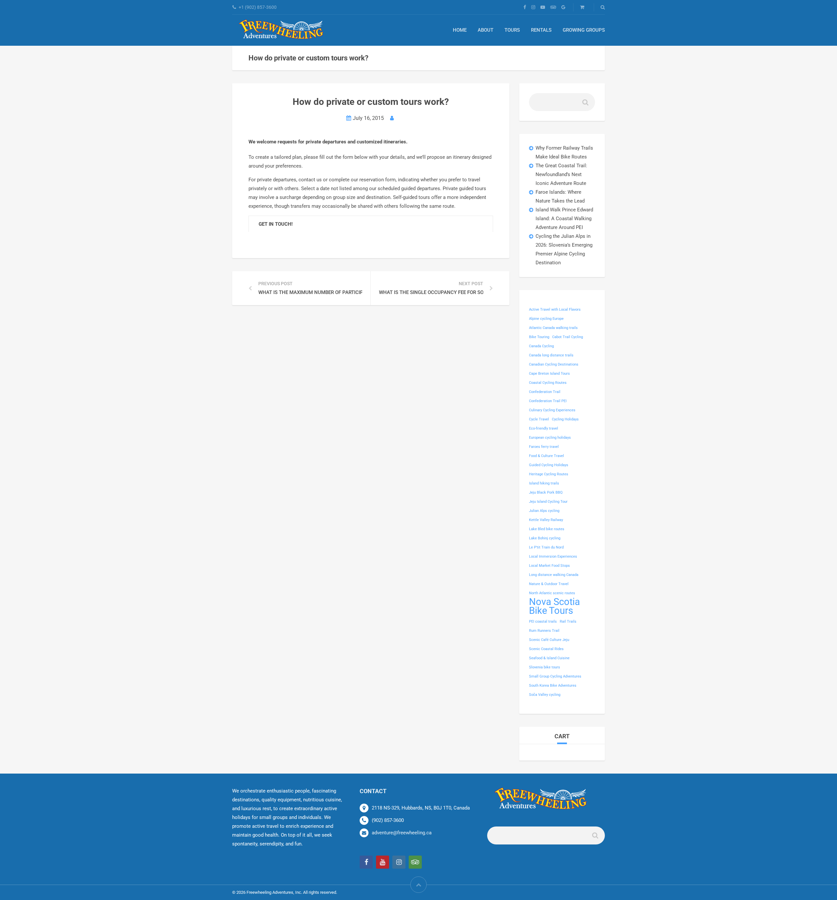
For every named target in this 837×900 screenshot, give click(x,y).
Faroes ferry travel (544, 447)
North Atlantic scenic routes (552, 593)
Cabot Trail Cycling (567, 337)
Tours (512, 30)
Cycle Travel (539, 419)
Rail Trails (568, 621)
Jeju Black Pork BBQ (546, 492)
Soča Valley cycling (544, 695)
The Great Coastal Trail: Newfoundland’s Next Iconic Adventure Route (561, 174)
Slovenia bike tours (544, 667)
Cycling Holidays (565, 419)
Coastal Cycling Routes (548, 383)
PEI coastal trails (543, 621)
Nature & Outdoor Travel (549, 584)
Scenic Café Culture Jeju (549, 640)
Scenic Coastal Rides (546, 649)
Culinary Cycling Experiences (552, 410)
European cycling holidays (550, 437)
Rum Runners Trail (544, 631)
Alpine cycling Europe (546, 319)
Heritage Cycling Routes (548, 474)
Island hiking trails (544, 483)
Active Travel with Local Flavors (555, 309)
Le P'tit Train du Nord (546, 547)
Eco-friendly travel (543, 428)
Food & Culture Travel (546, 456)
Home (460, 30)
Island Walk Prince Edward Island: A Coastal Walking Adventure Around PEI (564, 218)
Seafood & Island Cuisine (549, 658)
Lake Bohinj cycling (544, 538)
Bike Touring (539, 337)
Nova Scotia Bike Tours (554, 606)
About (485, 30)
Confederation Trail (544, 392)
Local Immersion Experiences (553, 556)
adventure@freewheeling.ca (402, 833)
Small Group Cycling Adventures (555, 676)
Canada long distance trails (551, 355)
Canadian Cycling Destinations (553, 364)
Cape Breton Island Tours (549, 373)
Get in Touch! (276, 224)
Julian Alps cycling (544, 511)
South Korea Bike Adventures (552, 685)
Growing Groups (584, 30)
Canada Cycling (541, 346)
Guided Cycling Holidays (548, 465)
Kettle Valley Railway (546, 520)
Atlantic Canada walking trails (553, 328)
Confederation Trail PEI (548, 401)
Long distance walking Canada (553, 575)
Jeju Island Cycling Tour (548, 501)
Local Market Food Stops (549, 566)
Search (585, 104)
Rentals (541, 30)
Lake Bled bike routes (546, 529)
